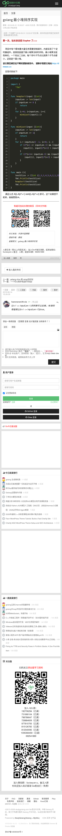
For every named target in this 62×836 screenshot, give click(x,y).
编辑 (5, 327)
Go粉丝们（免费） (41, 785)
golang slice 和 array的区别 (21, 279)
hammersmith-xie (19, 301)
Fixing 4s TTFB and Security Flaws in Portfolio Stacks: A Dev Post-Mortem (33, 648)
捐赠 (29, 801)
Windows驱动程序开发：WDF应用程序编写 (22, 622)
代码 (34, 289)
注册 (13, 402)
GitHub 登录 (32, 411)
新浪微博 (45, 798)
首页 (6, 13)
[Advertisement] (23, 449)
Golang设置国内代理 (14, 492)
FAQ (13, 798)
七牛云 (53, 818)
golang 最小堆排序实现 (27, 241)
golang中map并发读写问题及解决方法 (20, 609)
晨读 (28, 798)
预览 (13, 327)
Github (36, 798)
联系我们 (20, 801)
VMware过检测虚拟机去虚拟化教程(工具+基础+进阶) (26, 626)
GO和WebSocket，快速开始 (17, 613)
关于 (7, 798)
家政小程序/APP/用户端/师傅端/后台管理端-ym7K (25, 635)
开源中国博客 (23, 233)
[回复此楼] (57, 302)
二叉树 (22, 289)
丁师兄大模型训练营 (13, 497)
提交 (53, 361)
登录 (26, 321)
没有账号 (42, 321)
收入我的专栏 (14, 269)
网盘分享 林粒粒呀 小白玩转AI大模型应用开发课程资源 (27, 501)
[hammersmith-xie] (6, 304)
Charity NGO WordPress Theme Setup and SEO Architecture (29, 523)
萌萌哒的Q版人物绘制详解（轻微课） (20, 630)
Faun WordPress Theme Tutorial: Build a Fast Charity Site (28, 518)
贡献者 (21, 798)
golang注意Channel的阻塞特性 (18, 604)
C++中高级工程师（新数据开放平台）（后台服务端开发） (28, 617)
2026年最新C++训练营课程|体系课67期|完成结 (24, 514)
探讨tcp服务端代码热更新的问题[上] (19, 488)
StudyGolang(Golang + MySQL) (27, 818)
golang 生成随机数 (13, 479)
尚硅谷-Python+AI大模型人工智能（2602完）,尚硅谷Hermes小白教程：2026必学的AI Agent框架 (32, 507)
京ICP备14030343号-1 (14, 831)
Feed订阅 (44, 801)
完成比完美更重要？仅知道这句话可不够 (21, 484)
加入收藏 (7, 258)
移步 (55, 289)
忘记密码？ (54, 402)
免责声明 (10, 801)
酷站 (35, 801)
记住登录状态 (11, 393)
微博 (15, 258)
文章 (13, 13)
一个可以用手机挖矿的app (21, 281)
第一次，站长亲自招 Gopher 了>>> (20, 40)
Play (54, 798)
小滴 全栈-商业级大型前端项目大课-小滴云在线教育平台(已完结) (30, 639)
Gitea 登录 (31, 417)
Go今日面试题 (11, 426)
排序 (45, 289)
